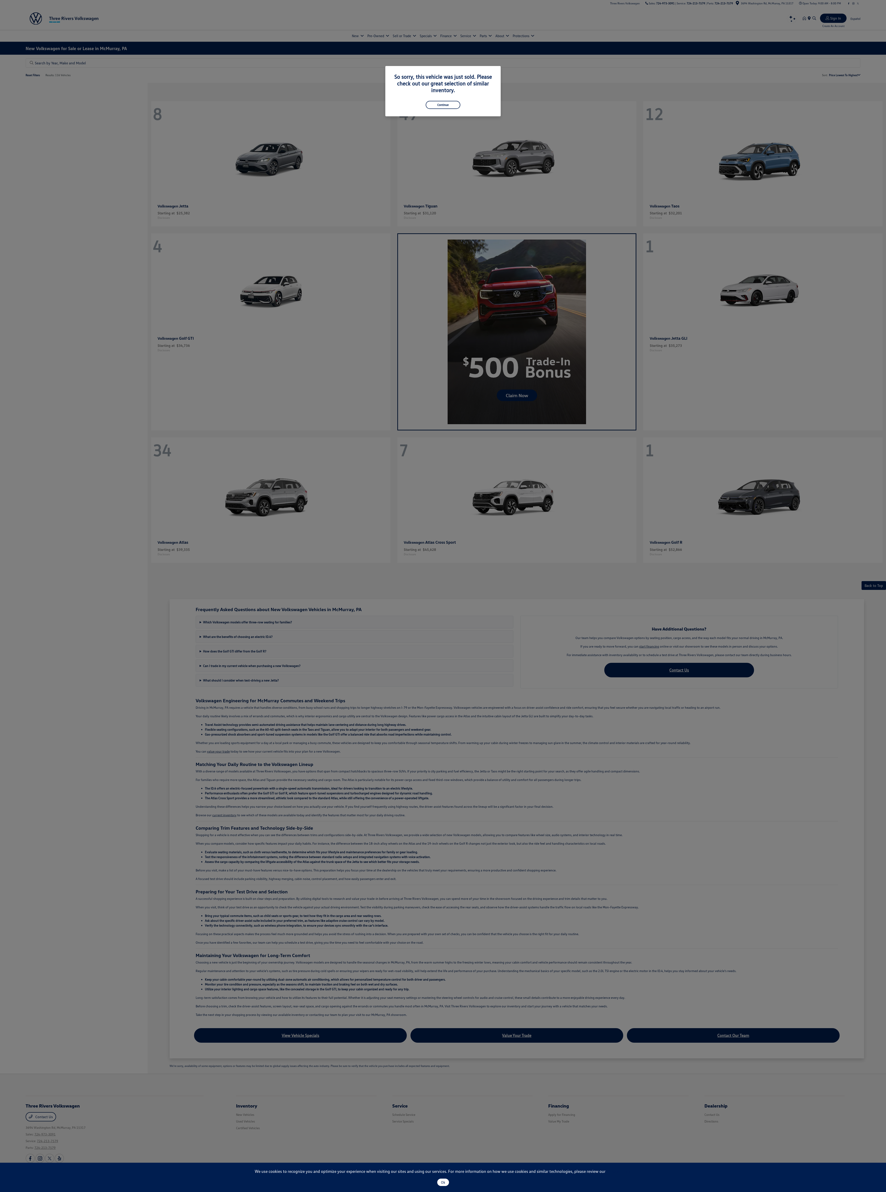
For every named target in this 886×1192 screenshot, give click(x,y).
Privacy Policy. (618, 1171)
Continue (443, 105)
